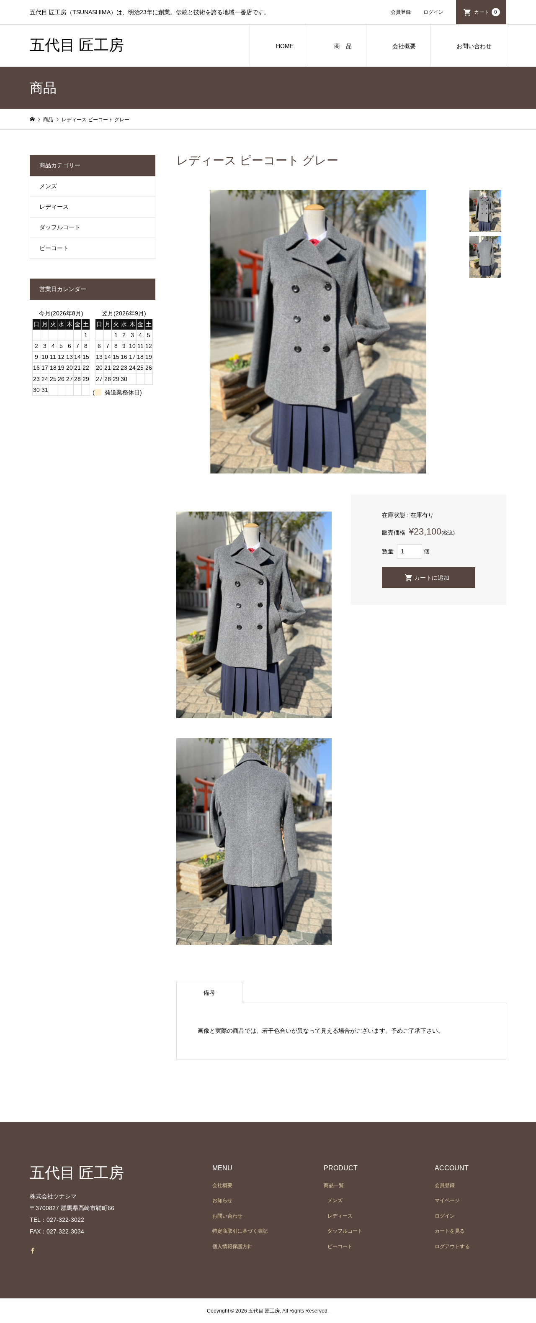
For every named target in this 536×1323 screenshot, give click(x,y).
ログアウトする (452, 1246)
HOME (284, 46)
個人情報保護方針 (232, 1246)
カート (485, 12)
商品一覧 (334, 1185)
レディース (54, 206)
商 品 (342, 46)
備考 (209, 992)
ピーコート (54, 248)
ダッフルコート (59, 227)
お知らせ (222, 1200)
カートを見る (450, 1231)
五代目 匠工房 (77, 45)
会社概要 (404, 46)
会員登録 (401, 12)
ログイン (433, 12)
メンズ (48, 186)
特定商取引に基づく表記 (240, 1231)
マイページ (447, 1200)
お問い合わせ (474, 46)
